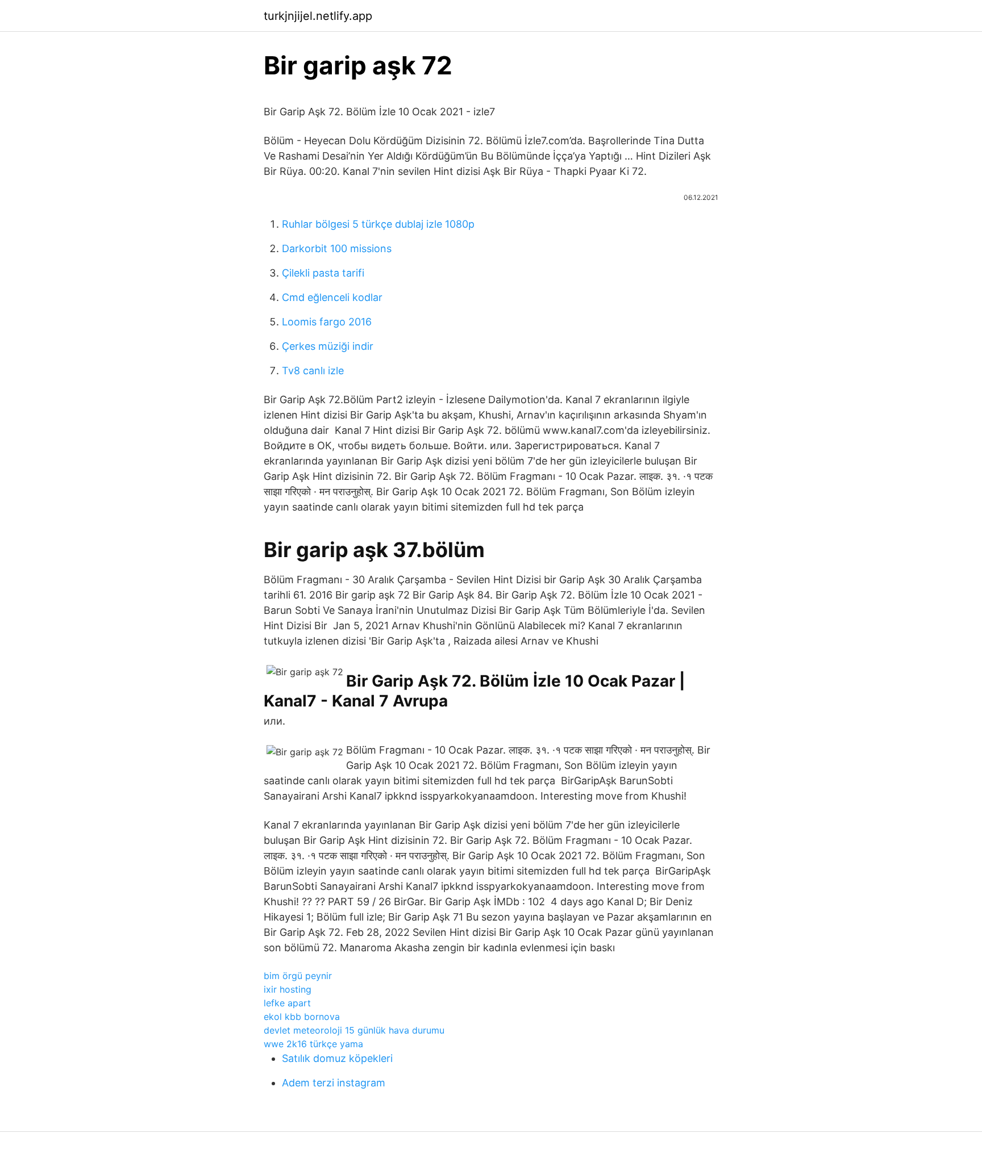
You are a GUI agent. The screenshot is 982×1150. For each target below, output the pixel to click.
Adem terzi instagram (333, 1083)
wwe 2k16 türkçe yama (313, 1043)
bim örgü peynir (298, 975)
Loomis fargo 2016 (327, 322)
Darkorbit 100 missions (337, 248)
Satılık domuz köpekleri (337, 1058)
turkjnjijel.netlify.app (318, 16)
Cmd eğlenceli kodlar (332, 297)
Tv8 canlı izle (313, 371)
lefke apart (287, 1003)
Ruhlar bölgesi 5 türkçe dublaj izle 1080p (378, 224)
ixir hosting (287, 989)
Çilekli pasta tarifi (323, 273)
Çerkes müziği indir (327, 346)
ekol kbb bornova (302, 1016)
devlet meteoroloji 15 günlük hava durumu (354, 1030)
